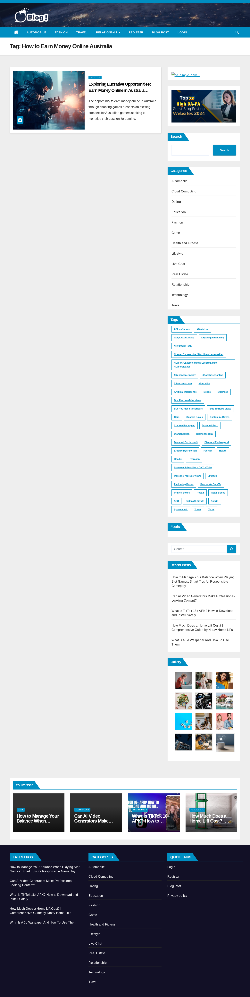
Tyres (211, 509)
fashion (208, 450)
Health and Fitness (184, 243)
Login (182, 32)
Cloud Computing (183, 191)
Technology (179, 295)
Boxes (207, 392)
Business (223, 392)
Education (178, 212)
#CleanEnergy (182, 329)
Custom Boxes (194, 417)
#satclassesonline (213, 375)
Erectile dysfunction (185, 450)
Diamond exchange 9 (186, 442)
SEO (176, 501)
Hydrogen (194, 459)
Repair (200, 492)
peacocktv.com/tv (210, 484)
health (222, 450)
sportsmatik (181, 509)
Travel (82, 32)
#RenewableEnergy (185, 375)
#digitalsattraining (184, 337)
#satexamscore (183, 383)
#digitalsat (203, 329)
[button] (237, 32)
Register (136, 32)
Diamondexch (181, 434)
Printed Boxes (182, 492)
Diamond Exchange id (216, 442)
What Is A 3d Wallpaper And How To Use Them (43, 922)
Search (176, 137)
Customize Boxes (219, 417)
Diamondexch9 (204, 434)
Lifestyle (95, 77)
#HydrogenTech (183, 346)
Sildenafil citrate (195, 501)
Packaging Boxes (184, 484)
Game (175, 232)
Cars (176, 417)
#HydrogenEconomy (212, 337)
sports (214, 501)
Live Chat (178, 264)
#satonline (204, 383)
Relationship (107, 32)
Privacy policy (177, 895)
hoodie (178, 459)
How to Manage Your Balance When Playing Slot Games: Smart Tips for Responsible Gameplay (203, 581)
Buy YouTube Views (220, 408)
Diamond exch (210, 425)
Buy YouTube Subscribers (188, 408)
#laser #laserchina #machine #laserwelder (198, 354)
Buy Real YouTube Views (187, 400)
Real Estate (179, 274)
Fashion (61, 32)
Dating (176, 201)
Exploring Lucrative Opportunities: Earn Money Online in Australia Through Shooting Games (119, 90)
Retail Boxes (218, 492)
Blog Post (160, 32)
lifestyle (212, 476)
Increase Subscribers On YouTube (193, 467)
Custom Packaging (184, 425)
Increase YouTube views (187, 476)
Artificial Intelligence (185, 392)
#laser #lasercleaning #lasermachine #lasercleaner (196, 364)
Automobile (36, 32)
